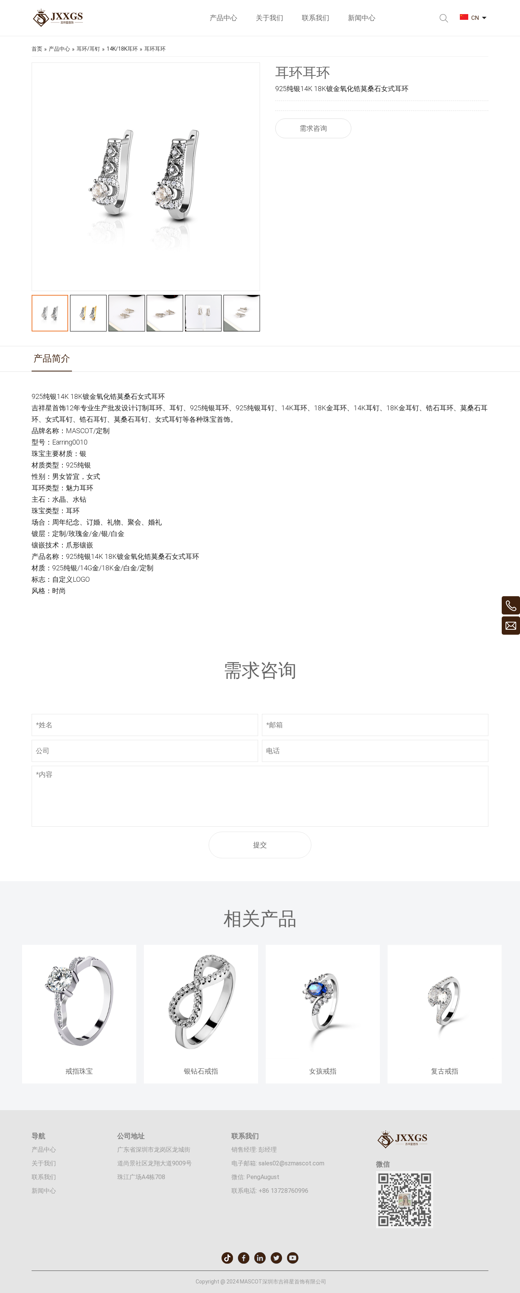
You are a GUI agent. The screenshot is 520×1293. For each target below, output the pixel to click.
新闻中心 (44, 1190)
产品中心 (44, 1149)
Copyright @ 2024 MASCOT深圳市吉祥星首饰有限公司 (261, 1282)
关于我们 (44, 1163)
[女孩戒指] (323, 1057)
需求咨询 (313, 128)
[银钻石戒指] (201, 1057)
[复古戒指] (445, 1057)
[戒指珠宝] (79, 1057)
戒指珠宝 (79, 1071)
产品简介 (51, 358)
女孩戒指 (323, 1071)
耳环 (158, 396)
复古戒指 (444, 1071)
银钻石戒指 (201, 1071)
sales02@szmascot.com (291, 1163)
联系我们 (44, 1177)
